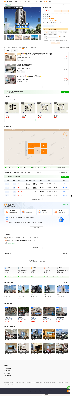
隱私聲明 (43, 395)
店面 (33, 1)
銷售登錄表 (63, 172)
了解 (21, 7)
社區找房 (45, 1)
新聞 (50, 1)
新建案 (16, 1)
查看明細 (64, 183)
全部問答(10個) (36, 247)
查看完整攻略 (36, 227)
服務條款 (50, 40)
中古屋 (21, 1)
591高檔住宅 (49, 390)
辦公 (37, 1)
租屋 (25, 1)
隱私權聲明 (53, 40)
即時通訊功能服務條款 (59, 40)
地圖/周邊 (65, 253)
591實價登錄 (22, 390)
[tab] (7, 50)
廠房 (41, 1)
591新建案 (28, 390)
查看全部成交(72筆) (36, 199)
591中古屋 (38, 390)
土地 (29, 1)
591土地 (33, 390)
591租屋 (43, 390)
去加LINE (65, 92)
